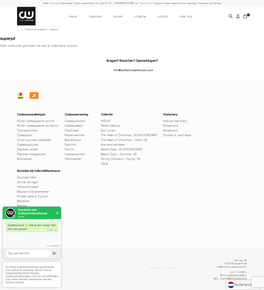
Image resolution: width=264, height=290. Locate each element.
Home (20, 29)
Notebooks (170, 130)
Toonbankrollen (27, 130)
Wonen (118, 16)
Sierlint (69, 149)
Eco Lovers (108, 130)
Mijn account (170, 268)
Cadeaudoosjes (27, 144)
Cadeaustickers (75, 121)
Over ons (186, 16)
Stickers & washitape (177, 135)
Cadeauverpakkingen (31, 114)
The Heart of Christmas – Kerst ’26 (124, 140)
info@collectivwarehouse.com (133, 70)
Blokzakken (24, 159)
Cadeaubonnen (75, 154)
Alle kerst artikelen (113, 144)
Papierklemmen (75, 135)
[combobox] (243, 285)
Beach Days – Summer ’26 (119, 154)
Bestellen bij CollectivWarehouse (38, 171)
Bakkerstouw (73, 140)
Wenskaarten (73, 159)
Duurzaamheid (26, 177)
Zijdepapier (24, 135)
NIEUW (73, 16)
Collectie (140, 16)
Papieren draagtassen (31, 154)
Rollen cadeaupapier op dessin (38, 125)
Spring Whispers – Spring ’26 (120, 159)
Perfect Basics (110, 125)
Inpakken (95, 16)
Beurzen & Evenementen (33, 191)
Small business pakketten (34, 140)
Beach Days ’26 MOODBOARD (122, 149)
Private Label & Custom (32, 196)
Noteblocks (171, 125)
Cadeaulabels (74, 125)
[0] (245, 17)
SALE (104, 163)
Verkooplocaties (28, 187)
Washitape (72, 130)
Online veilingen (27, 182)
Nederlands (243, 285)
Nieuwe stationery (175, 121)
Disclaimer (155, 268)
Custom (163, 16)
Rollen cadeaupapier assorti (36, 121)
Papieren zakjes (27, 149)
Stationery (170, 114)
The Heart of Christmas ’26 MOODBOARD (129, 135)
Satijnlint (70, 144)
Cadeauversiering (76, 114)
